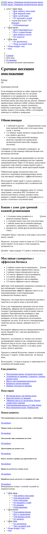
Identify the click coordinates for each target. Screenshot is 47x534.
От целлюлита (20, 42)
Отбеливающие (21, 25)
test (10, 49)
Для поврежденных (23, 30)
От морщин (19, 505)
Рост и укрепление (23, 32)
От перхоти (19, 37)
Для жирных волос (23, 35)
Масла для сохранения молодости (21, 381)
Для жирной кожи (22, 13)
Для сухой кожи (21, 16)
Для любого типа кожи (24, 11)
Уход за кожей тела (23, 44)
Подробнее (6, 423)
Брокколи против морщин (18, 383)
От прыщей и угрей (23, 18)
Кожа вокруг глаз (16, 46)
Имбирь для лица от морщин (19, 386)
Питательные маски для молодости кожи (24, 374)
